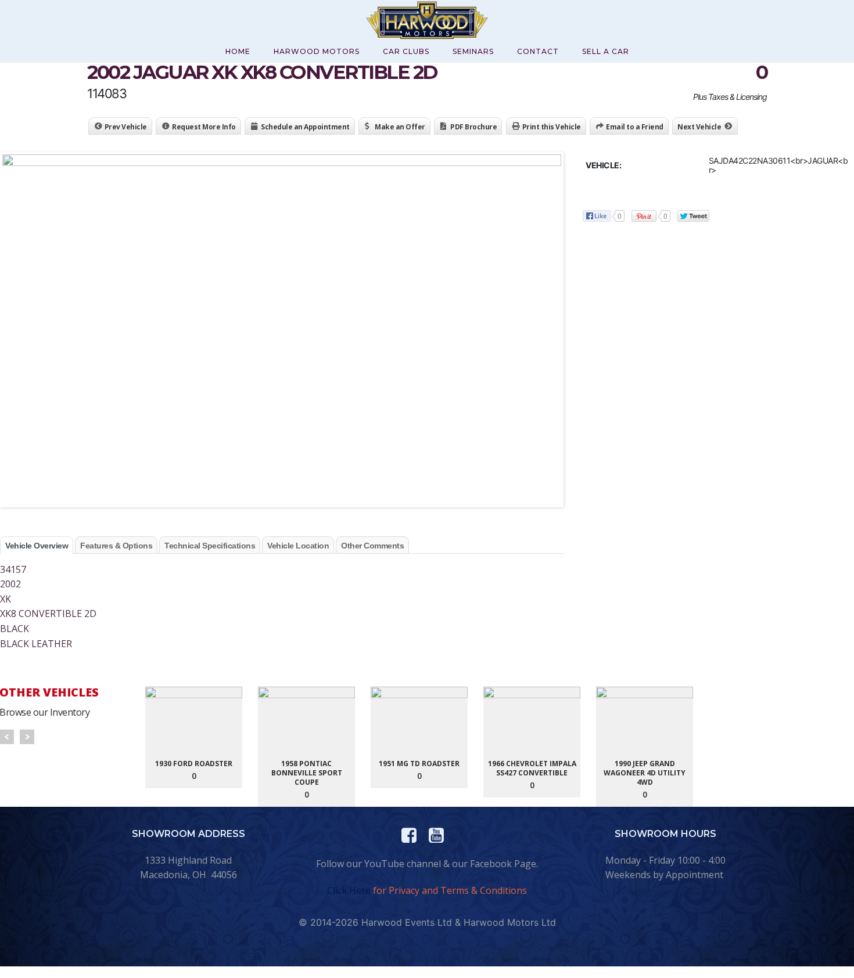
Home (237, 51)
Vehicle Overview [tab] (36, 545)
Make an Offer (400, 127)
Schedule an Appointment (305, 127)
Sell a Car (605, 51)
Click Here (349, 890)
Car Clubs (406, 51)
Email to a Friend (634, 127)
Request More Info (204, 127)
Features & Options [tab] (116, 545)
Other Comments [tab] (372, 545)
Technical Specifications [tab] (209, 545)
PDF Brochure (473, 127)
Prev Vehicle (126, 127)
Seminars (473, 51)
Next (27, 737)
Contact (538, 51)
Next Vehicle (699, 127)
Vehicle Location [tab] (298, 545)
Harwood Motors (317, 51)
